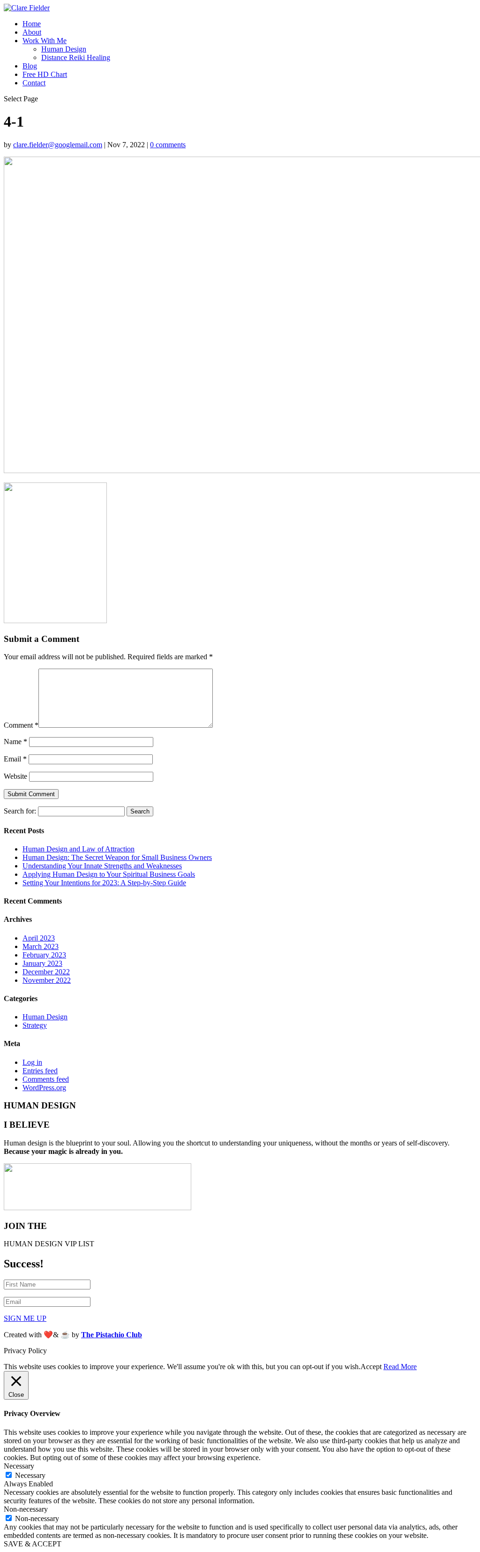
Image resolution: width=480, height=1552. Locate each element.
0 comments (168, 145)
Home (31, 24)
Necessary (30, 1475)
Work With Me (44, 41)
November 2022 (46, 980)
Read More (400, 1367)
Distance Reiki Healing (75, 57)
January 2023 (42, 963)
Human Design (63, 49)
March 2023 (40, 946)
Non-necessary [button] (26, 1509)
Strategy (34, 1025)
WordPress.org (44, 1088)
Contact (33, 83)
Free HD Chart (44, 74)
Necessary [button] (19, 1466)
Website (15, 776)
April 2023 (38, 938)
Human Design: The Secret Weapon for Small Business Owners (117, 857)
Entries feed (40, 1071)
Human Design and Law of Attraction (78, 849)
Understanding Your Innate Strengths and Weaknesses (102, 866)
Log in (32, 1062)
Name (15, 742)
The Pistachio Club (111, 1335)
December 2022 (46, 972)
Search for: (20, 811)
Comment (21, 725)
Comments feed (45, 1079)
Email (15, 759)
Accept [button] (371, 1367)
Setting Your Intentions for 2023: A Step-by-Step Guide (104, 883)
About (31, 32)
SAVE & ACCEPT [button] (32, 1544)
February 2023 (44, 955)
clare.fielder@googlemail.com (57, 145)
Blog (29, 66)
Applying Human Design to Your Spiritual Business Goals (108, 874)
